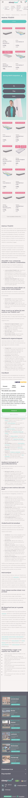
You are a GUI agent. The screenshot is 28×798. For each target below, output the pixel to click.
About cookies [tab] (14, 386)
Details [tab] (23, 386)
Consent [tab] (5, 386)
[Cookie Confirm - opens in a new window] (20, 382)
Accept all (14, 410)
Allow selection (14, 414)
